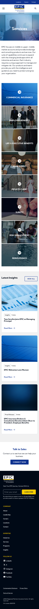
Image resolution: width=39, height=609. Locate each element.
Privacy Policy (28, 496)
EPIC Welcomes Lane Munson (16, 370)
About (5, 511)
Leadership (6, 515)
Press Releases (9, 414)
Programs (6, 546)
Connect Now (19, 462)
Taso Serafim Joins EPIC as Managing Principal (19, 320)
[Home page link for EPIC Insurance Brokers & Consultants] (19, 8)
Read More (8, 328)
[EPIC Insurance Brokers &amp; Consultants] (8, 479)
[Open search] (35, 8)
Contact (34, 2)
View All (31, 279)
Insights (7, 315)
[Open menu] (3, 8)
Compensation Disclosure (10, 588)
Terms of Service (8, 593)
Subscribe (28, 492)
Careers (26, 2)
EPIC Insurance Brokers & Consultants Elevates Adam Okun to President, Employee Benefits (19, 421)
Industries (6, 538)
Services (6, 542)
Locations (18, 2)
